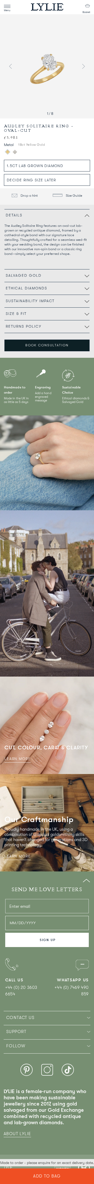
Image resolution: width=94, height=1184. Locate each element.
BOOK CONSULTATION (47, 345)
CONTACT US (20, 1017)
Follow (15, 1046)
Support (16, 1031)
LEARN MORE (17, 759)
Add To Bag (47, 1176)
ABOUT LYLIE (17, 1134)
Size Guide (73, 195)
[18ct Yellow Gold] (7, 152)
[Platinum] (15, 152)
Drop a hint (29, 195)
